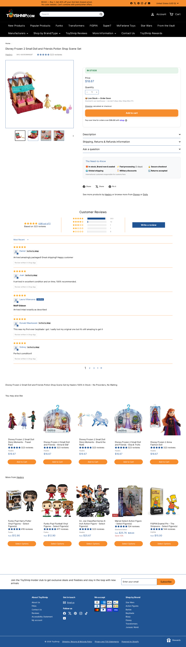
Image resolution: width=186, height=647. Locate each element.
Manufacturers (17, 33)
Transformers (76, 25)
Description (89, 134)
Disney (136, 194)
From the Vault (166, 25)
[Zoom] (40, 94)
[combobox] (71, 14)
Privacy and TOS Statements (107, 641)
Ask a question (91, 149)
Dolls (145, 194)
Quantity (89, 87)
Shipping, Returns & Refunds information (106, 141)
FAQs (34, 606)
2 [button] (89, 368)
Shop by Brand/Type (45, 33)
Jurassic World (132, 627)
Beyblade (130, 613)
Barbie (128, 609)
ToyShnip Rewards (151, 33)
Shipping (88, 106)
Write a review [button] (148, 225)
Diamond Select (121, 529)
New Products (16, 25)
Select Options (21, 543)
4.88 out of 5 (44, 223)
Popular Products (40, 25)
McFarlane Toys (126, 25)
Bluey (128, 616)
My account (37, 620)
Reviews (35, 613)
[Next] (72, 135)
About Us (36, 602)
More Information (103, 33)
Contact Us (128, 33)
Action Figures (132, 606)
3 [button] (94, 368)
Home (8, 43)
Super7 (107, 25)
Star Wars (146, 25)
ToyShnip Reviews (76, 33)
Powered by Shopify (130, 641)
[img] (19, 247)
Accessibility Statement (42, 616)
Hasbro (8, 54)
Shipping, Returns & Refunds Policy (77, 641)
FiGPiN (94, 25)
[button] (43, 54)
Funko (59, 25)
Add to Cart (22, 462)
